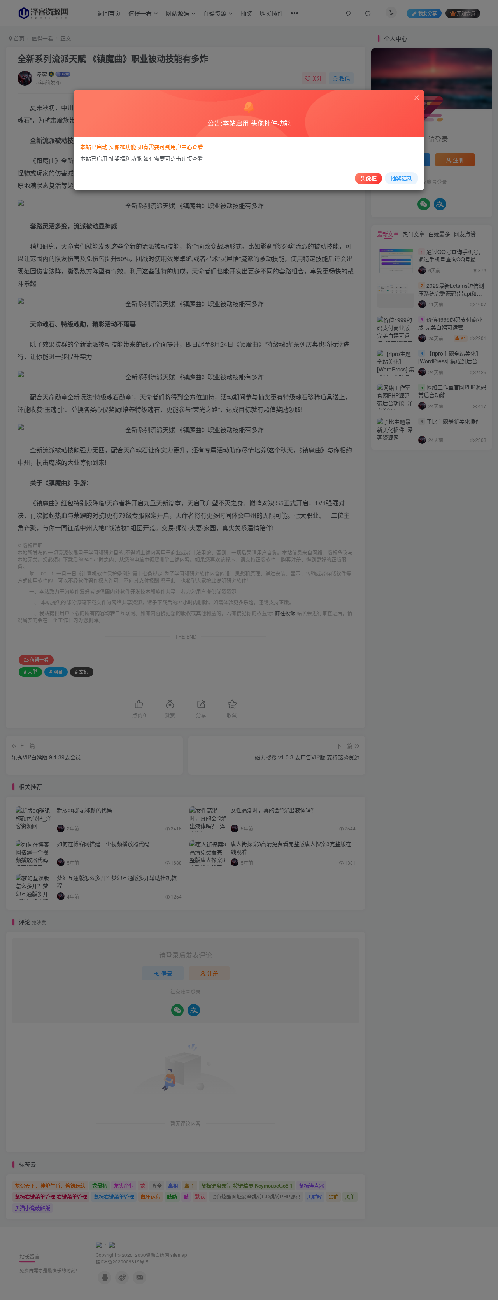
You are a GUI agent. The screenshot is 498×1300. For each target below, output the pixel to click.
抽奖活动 (401, 178)
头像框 (368, 178)
